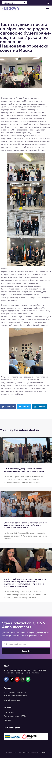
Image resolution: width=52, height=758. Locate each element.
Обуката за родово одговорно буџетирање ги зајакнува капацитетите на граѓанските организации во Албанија (25, 525)
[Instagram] (22, 679)
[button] (48, 3)
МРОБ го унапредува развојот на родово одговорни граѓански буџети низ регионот (24, 469)
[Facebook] (6, 679)
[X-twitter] (11, 679)
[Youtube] (17, 679)
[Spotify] (28, 679)
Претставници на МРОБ (15, 716)
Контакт (7, 720)
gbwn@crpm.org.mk (12, 700)
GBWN (7, 666)
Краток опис (9, 712)
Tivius (43, 752)
